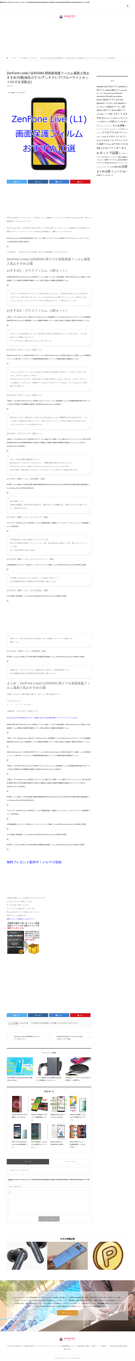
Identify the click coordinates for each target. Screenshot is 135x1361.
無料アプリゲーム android (114, 160)
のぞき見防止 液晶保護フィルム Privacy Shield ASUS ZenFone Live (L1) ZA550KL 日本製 (36, 596)
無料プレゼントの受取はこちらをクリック (21, 919)
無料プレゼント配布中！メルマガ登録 (34, 862)
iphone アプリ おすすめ (113, 100)
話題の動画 (118, 167)
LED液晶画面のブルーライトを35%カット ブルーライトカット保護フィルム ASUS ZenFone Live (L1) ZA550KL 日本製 (46, 565)
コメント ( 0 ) (27, 1161)
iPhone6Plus (101, 96)
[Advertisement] (67, 39)
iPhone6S (109, 96)
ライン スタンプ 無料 (114, 157)
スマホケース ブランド (112, 140)
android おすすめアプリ (107, 86)
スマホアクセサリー (73, 1023)
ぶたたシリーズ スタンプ (105, 125)
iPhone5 (106, 93)
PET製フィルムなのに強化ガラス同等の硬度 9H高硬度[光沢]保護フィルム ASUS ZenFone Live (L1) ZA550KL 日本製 (45, 656)
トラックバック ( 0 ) (70, 1161)
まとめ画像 (119, 125)
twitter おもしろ (107, 118)
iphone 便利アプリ (119, 110)
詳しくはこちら (67, 1313)
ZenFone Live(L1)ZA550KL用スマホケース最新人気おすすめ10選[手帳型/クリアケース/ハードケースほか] (42, 718)
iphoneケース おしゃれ (107, 103)
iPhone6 (119, 93)
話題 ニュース (113, 171)
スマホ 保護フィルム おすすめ (19, 1023)
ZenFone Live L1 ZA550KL (41, 1023)
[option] (27, 1256)
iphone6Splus (117, 96)
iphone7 (100, 100)
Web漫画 (114, 118)
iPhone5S (112, 93)
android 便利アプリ (112, 90)
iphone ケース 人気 (116, 107)
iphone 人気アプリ (104, 110)
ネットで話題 (109, 152)
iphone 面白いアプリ (103, 114)
